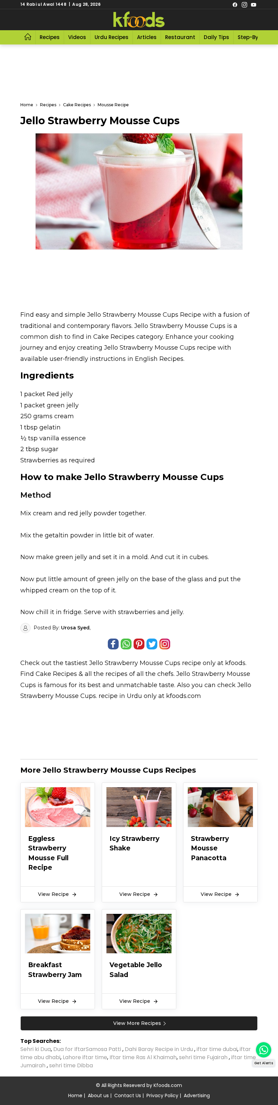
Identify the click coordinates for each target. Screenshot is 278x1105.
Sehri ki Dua (35, 1049)
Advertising (197, 1095)
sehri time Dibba (71, 1065)
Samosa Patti (104, 1049)
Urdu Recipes (111, 37)
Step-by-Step (255, 37)
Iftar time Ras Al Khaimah (143, 1057)
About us (98, 1095)
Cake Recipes (56, 674)
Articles (147, 37)
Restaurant (180, 37)
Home (75, 1095)
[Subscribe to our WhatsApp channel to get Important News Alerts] (263, 1049)
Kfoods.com (168, 1085)
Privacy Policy (162, 1095)
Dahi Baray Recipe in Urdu (159, 1049)
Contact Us (127, 1095)
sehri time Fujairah (204, 1057)
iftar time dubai (217, 1049)
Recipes (50, 37)
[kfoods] (139, 19)
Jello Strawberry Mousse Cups (134, 663)
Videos (77, 37)
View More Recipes (137, 1023)
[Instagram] (244, 4)
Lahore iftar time (85, 1057)
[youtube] (253, 4)
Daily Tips (216, 37)
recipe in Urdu (120, 696)
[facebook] (235, 4)
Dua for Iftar (69, 1049)
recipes (117, 674)
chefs (165, 674)
